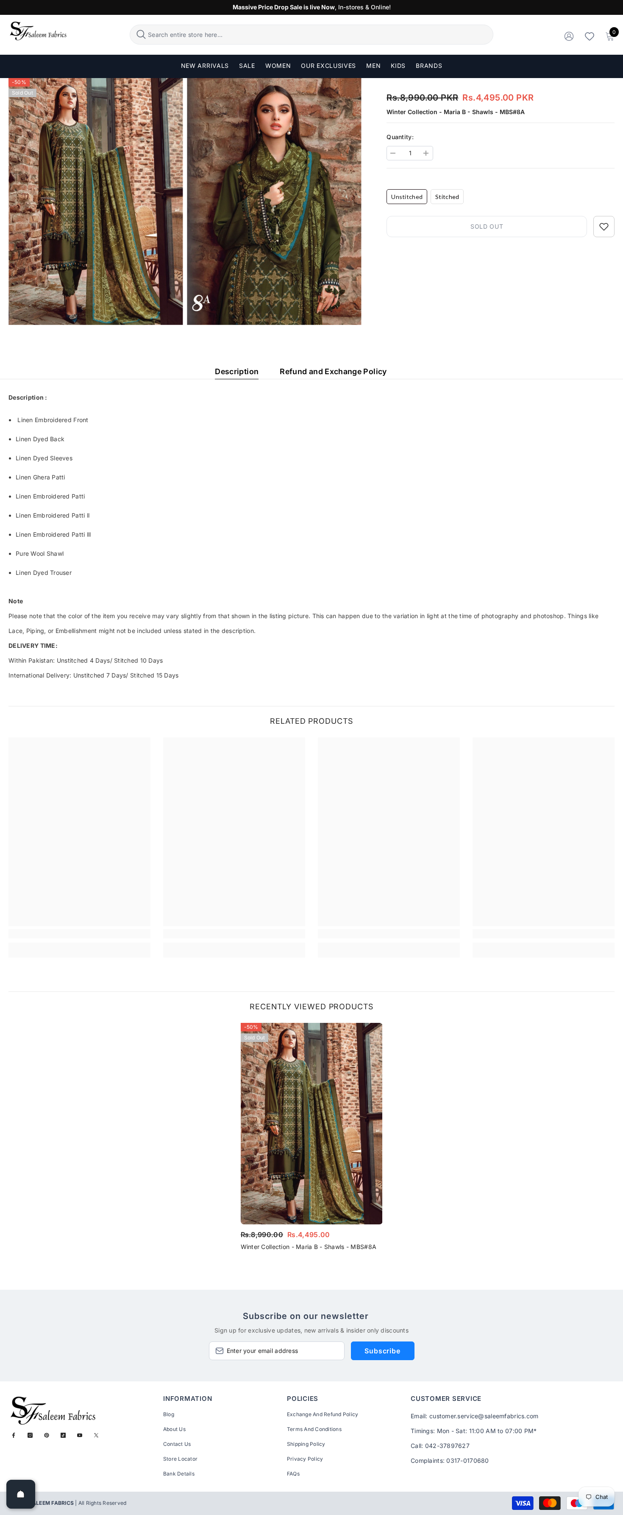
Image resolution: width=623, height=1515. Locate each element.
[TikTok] (63, 1435)
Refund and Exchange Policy (333, 371)
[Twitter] (96, 1435)
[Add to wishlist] (604, 226)
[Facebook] (13, 1435)
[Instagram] (30, 1435)
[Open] (20, 1494)
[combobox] (319, 34)
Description (237, 371)
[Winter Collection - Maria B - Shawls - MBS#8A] (312, 1123)
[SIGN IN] (569, 36)
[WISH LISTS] (589, 36)
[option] (311, 1139)
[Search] (311, 35)
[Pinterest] (47, 1435)
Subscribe (382, 1351)
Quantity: (400, 136)
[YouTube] (80, 1435)
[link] (79, 933)
